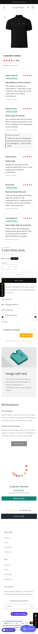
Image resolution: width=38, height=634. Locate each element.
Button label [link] (19, 444)
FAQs (5, 542)
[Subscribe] (31, 606)
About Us (7, 538)
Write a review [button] (18, 498)
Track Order (8, 547)
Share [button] (6, 322)
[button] (4, 7)
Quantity (4, 263)
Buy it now (19, 280)
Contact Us (8, 552)
